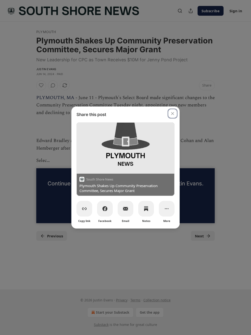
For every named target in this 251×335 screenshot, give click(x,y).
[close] (172, 113)
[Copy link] (84, 209)
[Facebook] (105, 209)
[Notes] (146, 209)
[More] (167, 209)
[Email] (125, 209)
